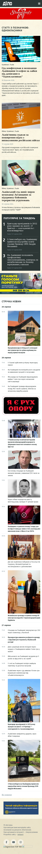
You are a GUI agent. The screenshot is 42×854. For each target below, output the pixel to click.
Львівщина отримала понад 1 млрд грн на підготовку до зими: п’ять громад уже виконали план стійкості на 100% (24, 529)
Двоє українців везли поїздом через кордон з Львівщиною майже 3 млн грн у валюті (24, 649)
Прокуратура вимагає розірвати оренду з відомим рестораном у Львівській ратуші (24, 639)
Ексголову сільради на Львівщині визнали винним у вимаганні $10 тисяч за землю (23, 473)
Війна (4, 131)
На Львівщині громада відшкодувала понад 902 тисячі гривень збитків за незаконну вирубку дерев (22, 388)
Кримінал (5, 65)
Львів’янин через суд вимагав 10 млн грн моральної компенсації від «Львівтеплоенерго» (23, 673)
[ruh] (21, 415)
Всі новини (7, 795)
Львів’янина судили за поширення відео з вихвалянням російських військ (21, 138)
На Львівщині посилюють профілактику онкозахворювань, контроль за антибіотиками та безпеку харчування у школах (22, 260)
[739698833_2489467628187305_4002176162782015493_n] (21, 19)
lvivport (20, 835)
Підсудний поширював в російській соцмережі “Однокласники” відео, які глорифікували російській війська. (20, 150)
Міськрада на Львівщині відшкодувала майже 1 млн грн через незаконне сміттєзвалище (23, 379)
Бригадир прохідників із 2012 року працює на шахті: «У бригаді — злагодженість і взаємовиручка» (21, 726)
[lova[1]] (21, 814)
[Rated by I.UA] (27, 847)
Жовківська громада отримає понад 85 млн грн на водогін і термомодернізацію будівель (24, 618)
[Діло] (7, 3)
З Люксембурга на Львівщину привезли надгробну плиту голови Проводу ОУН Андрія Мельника (23, 786)
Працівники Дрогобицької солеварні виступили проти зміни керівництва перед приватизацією (22, 350)
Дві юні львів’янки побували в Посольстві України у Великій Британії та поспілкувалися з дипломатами (24, 564)
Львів (12, 65)
